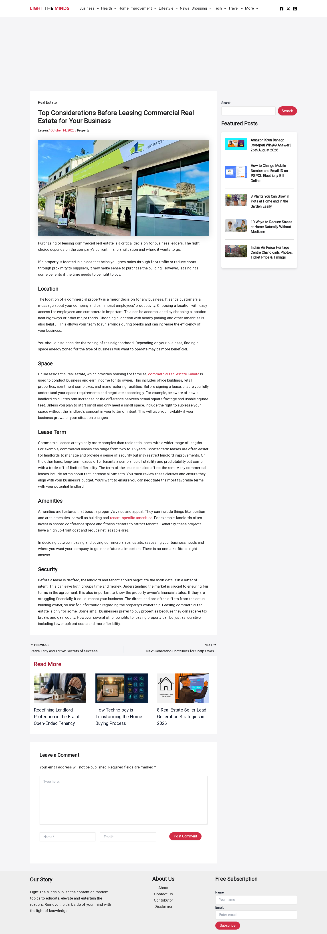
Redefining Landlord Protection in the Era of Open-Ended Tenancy (57, 716)
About (163, 887)
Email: (219, 907)
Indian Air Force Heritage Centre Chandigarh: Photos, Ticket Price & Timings (272, 252)
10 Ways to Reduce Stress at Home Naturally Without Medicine (271, 227)
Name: (219, 892)
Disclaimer (163, 906)
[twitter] (288, 9)
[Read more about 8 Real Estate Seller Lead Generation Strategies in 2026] (183, 687)
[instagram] (295, 9)
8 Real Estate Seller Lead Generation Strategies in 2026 (181, 716)
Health (106, 8)
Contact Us (163, 894)
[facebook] (282, 9)
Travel (233, 8)
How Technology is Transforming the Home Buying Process (118, 716)
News (184, 8)
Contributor (163, 900)
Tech (218, 8)
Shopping (199, 8)
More (249, 8)
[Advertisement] (163, 50)
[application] (97, 8)
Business (87, 8)
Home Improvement (135, 8)
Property (83, 130)
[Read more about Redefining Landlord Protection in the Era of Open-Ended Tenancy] (60, 687)
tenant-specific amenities (131, 518)
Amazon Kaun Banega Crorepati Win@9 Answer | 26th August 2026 (271, 145)
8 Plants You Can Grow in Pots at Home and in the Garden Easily (270, 201)
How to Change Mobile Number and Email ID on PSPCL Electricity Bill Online (269, 173)
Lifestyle (166, 8)
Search (226, 103)
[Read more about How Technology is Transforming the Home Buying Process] (121, 687)
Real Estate (47, 102)
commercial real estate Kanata (173, 374)
